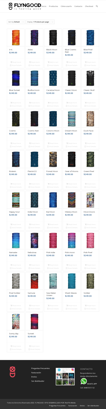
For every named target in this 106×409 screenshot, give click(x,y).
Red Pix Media (70, 403)
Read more (16, 62)
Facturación (36, 372)
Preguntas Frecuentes (40, 368)
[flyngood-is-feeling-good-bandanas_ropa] (29, 6)
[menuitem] (44, 6)
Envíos (34, 376)
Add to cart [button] (54, 62)
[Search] (97, 6)
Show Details (16, 65)
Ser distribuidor (37, 381)
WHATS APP (92, 384)
